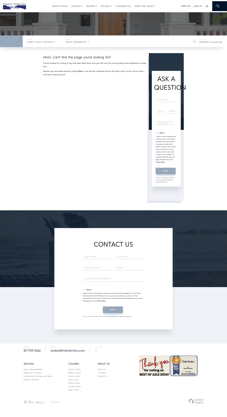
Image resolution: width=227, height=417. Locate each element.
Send (165, 171)
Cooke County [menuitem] (74, 369)
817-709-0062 (32, 350)
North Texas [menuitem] (60, 6)
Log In (198, 6)
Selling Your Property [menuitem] (32, 373)
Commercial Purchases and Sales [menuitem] (38, 376)
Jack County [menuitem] (73, 380)
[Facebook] (96, 350)
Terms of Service (160, 182)
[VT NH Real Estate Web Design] (195, 402)
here (80, 71)
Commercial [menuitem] (123, 6)
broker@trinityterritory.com (68, 350)
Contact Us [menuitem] (102, 376)
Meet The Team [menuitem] (144, 6)
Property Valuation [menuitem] (31, 380)
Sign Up (185, 6)
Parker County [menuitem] (74, 383)
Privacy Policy (160, 162)
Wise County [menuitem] (73, 390)
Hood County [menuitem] (74, 376)
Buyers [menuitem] (90, 6)
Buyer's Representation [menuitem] (33, 369)
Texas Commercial (76, 42)
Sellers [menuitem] (105, 6)
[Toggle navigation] (219, 6)
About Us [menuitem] (102, 369)
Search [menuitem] (76, 6)
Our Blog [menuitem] (101, 373)
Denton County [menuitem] (74, 373)
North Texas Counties (40, 42)
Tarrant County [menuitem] (74, 386)
